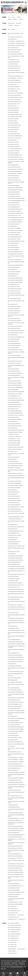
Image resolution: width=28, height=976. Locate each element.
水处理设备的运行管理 (13, 537)
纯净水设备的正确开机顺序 (13, 445)
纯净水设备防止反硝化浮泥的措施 (15, 230)
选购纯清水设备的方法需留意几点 (15, 473)
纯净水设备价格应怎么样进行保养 (15, 848)
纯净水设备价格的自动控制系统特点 (15, 692)
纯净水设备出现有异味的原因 (14, 345)
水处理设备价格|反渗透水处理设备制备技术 (16, 615)
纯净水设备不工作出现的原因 (14, 467)
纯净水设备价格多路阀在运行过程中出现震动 (16, 877)
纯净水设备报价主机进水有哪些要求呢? (16, 718)
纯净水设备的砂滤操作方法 (13, 127)
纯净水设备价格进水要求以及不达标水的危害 (16, 754)
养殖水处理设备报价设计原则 (14, 768)
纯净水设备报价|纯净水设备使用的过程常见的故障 (16, 646)
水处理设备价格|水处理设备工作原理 (16, 671)
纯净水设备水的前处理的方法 (14, 310)
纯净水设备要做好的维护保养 (14, 375)
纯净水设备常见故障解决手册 (14, 80)
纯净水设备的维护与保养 (13, 461)
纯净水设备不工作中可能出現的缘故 (15, 93)
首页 (9, 17)
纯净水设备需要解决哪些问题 (14, 639)
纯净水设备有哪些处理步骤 (13, 564)
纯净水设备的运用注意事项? (14, 318)
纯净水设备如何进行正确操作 (14, 443)
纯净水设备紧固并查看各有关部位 (15, 209)
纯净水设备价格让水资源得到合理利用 (16, 892)
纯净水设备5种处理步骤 (13, 612)
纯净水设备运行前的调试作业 (14, 70)
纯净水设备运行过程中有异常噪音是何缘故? (16, 470)
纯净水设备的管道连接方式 (13, 153)
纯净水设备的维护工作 (13, 276)
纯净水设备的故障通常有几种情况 (15, 190)
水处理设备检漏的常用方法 (13, 533)
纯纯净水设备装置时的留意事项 (14, 385)
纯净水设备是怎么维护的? (13, 417)
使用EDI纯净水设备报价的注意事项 (15, 872)
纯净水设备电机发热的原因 (13, 498)
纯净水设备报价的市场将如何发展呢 (15, 729)
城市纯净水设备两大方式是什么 (14, 751)
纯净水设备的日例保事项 (13, 249)
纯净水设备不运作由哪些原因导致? (15, 135)
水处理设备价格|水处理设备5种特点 (15, 589)
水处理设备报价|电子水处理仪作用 (15, 605)
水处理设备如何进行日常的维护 (14, 535)
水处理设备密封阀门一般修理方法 (15, 78)
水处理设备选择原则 (12, 421)
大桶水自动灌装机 (12, 949)
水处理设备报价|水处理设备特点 (15, 666)
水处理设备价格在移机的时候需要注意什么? (16, 810)
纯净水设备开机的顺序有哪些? (14, 483)
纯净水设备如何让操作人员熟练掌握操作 (16, 514)
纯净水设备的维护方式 (13, 304)
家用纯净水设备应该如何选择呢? (15, 706)
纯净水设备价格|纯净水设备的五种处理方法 (16, 623)
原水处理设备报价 (12, 553)
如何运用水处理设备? (12, 489)
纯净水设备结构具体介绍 (13, 47)
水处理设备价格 (21, 962)
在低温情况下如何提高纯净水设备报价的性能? (16, 695)
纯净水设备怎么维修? (12, 120)
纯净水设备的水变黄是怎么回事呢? (15, 485)
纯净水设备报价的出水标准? (14, 700)
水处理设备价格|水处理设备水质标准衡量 (16, 602)
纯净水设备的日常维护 (13, 428)
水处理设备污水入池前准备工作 (14, 436)
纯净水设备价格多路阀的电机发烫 (15, 874)
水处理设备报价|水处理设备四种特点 (16, 618)
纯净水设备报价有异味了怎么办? (15, 795)
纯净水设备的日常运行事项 (13, 286)
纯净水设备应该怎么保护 (13, 408)
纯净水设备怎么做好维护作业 (14, 66)
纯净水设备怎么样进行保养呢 (14, 381)
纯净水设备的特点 (12, 746)
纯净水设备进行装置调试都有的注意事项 (16, 295)
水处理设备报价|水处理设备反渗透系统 (16, 568)
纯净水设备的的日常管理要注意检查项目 (16, 73)
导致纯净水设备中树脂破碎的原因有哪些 (16, 358)
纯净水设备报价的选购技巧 (13, 720)
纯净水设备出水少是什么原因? (14, 138)
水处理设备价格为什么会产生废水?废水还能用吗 (16, 839)
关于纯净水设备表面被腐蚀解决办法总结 (16, 478)
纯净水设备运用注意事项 (13, 369)
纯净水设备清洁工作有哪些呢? (14, 228)
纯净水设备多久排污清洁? (13, 142)
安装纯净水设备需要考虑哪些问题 (15, 673)
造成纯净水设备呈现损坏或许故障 (15, 265)
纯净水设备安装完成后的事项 (14, 504)
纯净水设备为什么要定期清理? (14, 99)
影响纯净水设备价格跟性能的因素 (15, 856)
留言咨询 (17, 975)
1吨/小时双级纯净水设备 (13, 938)
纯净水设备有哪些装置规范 (13, 402)
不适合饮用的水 (20, 915)
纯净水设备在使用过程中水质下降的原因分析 (16, 851)
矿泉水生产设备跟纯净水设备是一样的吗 (16, 861)
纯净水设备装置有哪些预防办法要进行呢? (16, 262)
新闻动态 (10, 19)
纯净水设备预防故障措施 (13, 165)
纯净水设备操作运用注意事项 (14, 271)
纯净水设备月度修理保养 (13, 110)
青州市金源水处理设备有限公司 (17, 966)
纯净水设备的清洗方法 (13, 524)
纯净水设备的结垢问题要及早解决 (15, 278)
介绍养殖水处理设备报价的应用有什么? (16, 766)
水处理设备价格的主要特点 (13, 628)
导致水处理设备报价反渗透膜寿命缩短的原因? (16, 775)
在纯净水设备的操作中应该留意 (14, 383)
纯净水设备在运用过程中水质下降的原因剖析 (16, 378)
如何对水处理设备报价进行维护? (15, 764)
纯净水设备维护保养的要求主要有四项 (16, 241)
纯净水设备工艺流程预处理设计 (14, 509)
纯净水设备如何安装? (12, 140)
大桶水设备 (16, 25)
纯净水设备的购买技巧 (13, 716)
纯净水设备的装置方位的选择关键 (15, 373)
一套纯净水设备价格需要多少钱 (14, 519)
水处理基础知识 (21, 919)
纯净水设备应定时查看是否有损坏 (15, 413)
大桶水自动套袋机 (12, 951)
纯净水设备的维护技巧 (13, 494)
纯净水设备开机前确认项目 (13, 457)
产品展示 (19, 17)
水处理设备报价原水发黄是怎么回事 (15, 863)
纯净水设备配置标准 (12, 539)
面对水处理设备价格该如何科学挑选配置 (16, 521)
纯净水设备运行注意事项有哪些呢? (15, 387)
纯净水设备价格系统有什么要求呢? (15, 759)
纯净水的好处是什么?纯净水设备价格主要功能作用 (16, 843)
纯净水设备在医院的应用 (13, 735)
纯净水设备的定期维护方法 (13, 312)
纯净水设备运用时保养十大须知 (14, 398)
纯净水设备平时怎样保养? (13, 118)
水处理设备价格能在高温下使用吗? (15, 812)
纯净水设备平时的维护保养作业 (14, 95)
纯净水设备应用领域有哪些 (13, 599)
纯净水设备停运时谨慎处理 (13, 185)
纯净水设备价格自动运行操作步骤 (15, 826)
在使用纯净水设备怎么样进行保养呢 (15, 447)
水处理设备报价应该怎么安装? (14, 780)
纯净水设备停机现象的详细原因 (14, 171)
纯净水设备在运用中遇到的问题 (14, 259)
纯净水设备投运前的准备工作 (14, 68)
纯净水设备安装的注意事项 (13, 192)
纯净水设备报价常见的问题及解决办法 (16, 697)
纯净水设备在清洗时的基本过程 (14, 157)
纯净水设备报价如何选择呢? (14, 724)
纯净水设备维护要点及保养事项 (14, 320)
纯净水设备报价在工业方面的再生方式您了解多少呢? (16, 823)
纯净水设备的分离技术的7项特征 (15, 737)
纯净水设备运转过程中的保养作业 (15, 326)
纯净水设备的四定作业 (13, 245)
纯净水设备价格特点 (12, 906)
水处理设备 (10, 25)
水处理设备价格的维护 (13, 805)
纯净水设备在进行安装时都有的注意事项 (16, 301)
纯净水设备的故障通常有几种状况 (15, 349)
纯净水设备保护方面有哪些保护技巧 (15, 213)
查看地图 (24, 975)
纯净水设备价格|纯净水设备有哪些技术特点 (16, 650)
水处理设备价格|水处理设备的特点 (15, 655)
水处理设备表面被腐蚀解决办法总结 (15, 531)
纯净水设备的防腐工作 (13, 226)
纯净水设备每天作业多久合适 (14, 291)
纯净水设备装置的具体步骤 (13, 267)
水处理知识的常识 (12, 915)
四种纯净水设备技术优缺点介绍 (14, 854)
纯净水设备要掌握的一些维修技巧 (15, 173)
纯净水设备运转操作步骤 (13, 177)
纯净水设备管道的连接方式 (13, 202)
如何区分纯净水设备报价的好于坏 (15, 868)
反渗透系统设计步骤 (12, 919)
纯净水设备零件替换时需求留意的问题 (16, 391)
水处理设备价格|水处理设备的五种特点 (16, 566)
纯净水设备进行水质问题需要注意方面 (16, 337)
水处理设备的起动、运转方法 (14, 438)
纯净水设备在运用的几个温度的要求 (15, 159)
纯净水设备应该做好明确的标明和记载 (16, 400)
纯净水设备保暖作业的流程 (13, 224)
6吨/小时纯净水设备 (12, 942)
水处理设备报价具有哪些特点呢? (15, 820)
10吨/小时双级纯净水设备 (13, 931)
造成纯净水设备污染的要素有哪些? (15, 187)
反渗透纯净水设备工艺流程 (13, 551)
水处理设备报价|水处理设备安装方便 (16, 591)
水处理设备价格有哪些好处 (13, 883)
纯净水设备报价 (7, 962)
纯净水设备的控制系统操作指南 (14, 236)
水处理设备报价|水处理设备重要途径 (16, 657)
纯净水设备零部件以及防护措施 (14, 288)
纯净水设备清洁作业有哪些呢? (14, 355)
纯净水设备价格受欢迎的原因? (14, 790)
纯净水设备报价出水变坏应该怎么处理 (16, 866)
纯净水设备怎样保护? (12, 131)
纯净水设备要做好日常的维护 (14, 196)
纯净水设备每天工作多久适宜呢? (15, 393)
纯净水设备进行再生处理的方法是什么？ (15, 34)
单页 (9, 29)
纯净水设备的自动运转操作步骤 (14, 404)
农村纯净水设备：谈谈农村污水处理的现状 (16, 749)
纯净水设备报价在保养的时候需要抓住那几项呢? (16, 798)
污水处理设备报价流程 (13, 64)
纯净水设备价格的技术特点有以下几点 (16, 885)
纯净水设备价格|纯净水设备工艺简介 (16, 585)
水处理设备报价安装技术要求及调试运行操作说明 (16, 899)
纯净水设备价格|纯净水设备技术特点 (16, 661)
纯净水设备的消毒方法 (13, 908)
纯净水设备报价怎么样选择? (14, 888)
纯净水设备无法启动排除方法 (14, 496)
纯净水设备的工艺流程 (13, 912)
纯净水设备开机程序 (12, 459)
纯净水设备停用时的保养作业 (14, 328)
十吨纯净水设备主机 (12, 953)
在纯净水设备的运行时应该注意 (14, 449)
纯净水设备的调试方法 (13, 528)
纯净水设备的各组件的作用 (13, 492)
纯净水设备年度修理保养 (13, 112)
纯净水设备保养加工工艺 (13, 84)
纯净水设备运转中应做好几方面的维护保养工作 (16, 182)
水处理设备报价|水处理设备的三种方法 (16, 630)
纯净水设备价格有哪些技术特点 (14, 562)
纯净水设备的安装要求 (13, 334)
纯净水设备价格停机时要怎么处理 (15, 830)
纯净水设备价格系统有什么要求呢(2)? (16, 761)
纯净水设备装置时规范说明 (13, 371)
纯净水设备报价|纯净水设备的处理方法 (16, 607)
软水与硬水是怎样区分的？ (13, 917)
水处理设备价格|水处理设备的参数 (15, 641)
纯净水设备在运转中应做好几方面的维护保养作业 (16, 323)
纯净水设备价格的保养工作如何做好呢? (16, 784)
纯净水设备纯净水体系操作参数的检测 (16, 330)
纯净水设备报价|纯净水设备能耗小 (15, 583)
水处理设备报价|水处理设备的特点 (15, 558)
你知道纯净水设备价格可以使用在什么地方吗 (16, 880)
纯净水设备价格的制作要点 (13, 832)
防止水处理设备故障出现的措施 (14, 219)
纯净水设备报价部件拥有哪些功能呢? (16, 727)
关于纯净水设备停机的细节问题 (14, 148)
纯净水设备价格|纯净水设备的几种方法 (16, 574)
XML (5, 968)
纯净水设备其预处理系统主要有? (15, 511)
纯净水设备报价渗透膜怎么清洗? (15, 704)
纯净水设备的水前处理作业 (13, 308)
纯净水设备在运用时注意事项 (14, 306)
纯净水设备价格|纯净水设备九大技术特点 (16, 609)
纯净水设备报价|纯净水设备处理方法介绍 (16, 594)
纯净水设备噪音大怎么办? (13, 59)
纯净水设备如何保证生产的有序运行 (15, 254)
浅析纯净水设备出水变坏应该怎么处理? (16, 546)
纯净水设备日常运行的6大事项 (14, 82)
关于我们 (13, 17)
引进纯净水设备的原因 (13, 896)
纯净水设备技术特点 (12, 663)
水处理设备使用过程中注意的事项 (15, 432)
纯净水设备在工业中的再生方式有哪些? (16, 710)
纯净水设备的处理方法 (13, 626)
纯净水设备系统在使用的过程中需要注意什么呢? (16, 713)
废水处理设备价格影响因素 (13, 62)
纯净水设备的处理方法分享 (13, 587)
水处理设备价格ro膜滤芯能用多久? (15, 837)
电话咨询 (3, 975)
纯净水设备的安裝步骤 (13, 91)
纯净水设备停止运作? (12, 451)
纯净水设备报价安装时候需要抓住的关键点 (16, 793)
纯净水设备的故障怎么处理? (14, 133)
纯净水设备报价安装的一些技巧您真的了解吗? (16, 802)
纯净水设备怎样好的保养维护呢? (15, 425)
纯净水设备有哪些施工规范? (14, 207)
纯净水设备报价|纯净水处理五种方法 (16, 560)
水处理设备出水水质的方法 (13, 434)
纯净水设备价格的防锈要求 (13, 890)
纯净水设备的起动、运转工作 (14, 88)
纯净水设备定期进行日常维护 (14, 232)
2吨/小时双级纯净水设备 (13, 936)
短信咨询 (10, 975)
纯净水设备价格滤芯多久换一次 (14, 910)
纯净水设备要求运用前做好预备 (14, 411)
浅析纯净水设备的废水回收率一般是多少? (16, 548)
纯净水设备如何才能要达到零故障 (15, 282)
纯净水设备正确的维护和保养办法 (15, 251)
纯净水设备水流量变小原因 (13, 103)
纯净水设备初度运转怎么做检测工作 (15, 169)
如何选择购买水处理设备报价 (14, 894)
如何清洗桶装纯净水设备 (13, 273)
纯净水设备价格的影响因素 (13, 52)
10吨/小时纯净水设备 (12, 940)
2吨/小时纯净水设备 (12, 946)
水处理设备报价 (14, 962)
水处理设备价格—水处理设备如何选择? (16, 43)
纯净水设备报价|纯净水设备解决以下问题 (16, 571)
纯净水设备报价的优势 (13, 733)
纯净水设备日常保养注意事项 (14, 678)
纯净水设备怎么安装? (12, 106)
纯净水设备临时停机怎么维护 (14, 167)
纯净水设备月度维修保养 (13, 123)
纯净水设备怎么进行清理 (13, 144)
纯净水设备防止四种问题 (13, 576)
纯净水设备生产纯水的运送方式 (14, 363)
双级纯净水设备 (11, 23)
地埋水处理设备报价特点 (13, 770)
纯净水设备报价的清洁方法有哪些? (15, 731)
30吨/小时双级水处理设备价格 (14, 929)
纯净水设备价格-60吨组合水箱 (14, 927)
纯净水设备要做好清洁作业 (13, 396)
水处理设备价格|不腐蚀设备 (14, 578)
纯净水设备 (18, 23)
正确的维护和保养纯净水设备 (14, 406)
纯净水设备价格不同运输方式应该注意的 (16, 685)
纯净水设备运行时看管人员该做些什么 (16, 415)
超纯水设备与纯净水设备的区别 (14, 49)
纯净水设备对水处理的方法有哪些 (15, 904)
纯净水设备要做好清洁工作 (13, 284)
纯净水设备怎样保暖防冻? (13, 129)
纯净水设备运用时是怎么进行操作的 (15, 217)
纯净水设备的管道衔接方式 (13, 204)
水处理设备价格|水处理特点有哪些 (15, 556)
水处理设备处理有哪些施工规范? (15, 155)
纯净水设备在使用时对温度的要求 (15, 54)
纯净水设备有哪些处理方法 (13, 653)
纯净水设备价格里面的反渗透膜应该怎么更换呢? (16, 787)
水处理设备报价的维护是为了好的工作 (16, 818)
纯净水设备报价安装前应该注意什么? (16, 702)
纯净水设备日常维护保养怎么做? (15, 101)
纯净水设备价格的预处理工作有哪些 (15, 828)
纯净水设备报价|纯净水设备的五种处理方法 (16, 668)
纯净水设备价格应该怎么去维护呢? (15, 782)
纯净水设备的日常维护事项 (13, 194)
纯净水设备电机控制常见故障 (14, 125)
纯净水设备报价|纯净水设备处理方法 (16, 659)
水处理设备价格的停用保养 (13, 807)
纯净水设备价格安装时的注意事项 (15, 846)
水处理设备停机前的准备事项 (14, 440)
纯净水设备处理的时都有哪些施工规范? (16, 200)
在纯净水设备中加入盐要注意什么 (15, 37)
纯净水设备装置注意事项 (13, 347)
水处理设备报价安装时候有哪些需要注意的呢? (16, 815)
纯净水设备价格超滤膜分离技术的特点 (16, 834)
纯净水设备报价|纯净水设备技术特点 (16, 620)
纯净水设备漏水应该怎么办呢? (14, 215)
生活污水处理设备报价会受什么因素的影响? (16, 56)
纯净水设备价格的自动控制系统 (14, 690)
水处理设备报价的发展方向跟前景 (15, 870)
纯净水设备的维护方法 (13, 269)
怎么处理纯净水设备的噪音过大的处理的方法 (16, 256)
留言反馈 (20, 19)
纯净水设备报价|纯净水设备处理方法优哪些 (16, 633)
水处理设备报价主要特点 (13, 580)
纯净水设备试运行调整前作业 (14, 234)
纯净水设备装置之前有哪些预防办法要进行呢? (16, 366)
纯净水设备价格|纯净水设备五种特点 (16, 597)
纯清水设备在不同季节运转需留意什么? (16, 475)
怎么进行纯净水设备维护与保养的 (15, 463)
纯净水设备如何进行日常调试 (14, 239)
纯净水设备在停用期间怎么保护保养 (15, 332)
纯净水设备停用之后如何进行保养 (15, 361)
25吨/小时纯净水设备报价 (13, 923)
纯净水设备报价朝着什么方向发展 (15, 902)
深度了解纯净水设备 (12, 39)
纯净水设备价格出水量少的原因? (15, 682)
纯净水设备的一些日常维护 (13, 150)
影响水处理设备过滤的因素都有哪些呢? (16, 198)
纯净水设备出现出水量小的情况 (14, 481)
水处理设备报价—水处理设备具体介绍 (16, 41)
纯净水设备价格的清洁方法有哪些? (15, 757)
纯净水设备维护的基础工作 (13, 243)
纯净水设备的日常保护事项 (13, 146)
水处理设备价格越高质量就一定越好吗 (16, 516)
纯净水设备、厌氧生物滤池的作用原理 (16, 744)
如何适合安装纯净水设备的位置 (14, 500)
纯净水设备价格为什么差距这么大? (15, 858)
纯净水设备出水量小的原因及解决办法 (16, 526)
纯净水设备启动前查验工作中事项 (15, 97)
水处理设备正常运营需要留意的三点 (15, 76)
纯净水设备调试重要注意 (13, 543)
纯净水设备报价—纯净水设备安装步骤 (16, 45)
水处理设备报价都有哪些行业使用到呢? (16, 772)
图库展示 (15, 19)
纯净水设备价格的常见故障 (13, 688)
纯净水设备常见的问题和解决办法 (15, 742)
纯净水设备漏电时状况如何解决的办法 (16, 430)
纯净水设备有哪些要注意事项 (14, 298)
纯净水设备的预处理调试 (13, 389)
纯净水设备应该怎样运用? (13, 108)
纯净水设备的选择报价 (13, 680)
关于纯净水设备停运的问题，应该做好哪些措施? (16, 162)
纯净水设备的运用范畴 (13, 739)
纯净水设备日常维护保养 (13, 341)
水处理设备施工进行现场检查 (14, 487)
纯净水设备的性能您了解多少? (14, 708)
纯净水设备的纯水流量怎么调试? (15, 114)
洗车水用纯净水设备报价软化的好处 (15, 722)
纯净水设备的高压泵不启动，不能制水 (16, 507)
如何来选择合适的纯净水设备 (14, 541)
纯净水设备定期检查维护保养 (14, 343)
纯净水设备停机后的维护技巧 (14, 423)
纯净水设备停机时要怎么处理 (14, 180)
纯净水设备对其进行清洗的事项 (14, 211)
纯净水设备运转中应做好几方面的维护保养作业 (16, 352)
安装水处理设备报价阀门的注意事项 (15, 778)
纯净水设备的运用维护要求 (13, 86)
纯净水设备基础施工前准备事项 (14, 419)
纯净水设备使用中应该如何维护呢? (15, 280)
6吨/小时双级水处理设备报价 (14, 934)
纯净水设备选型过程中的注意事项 (15, 465)
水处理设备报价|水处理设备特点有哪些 (16, 643)
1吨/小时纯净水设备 (12, 944)
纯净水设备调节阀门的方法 (13, 502)
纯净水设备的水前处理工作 (13, 175)
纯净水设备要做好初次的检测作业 (15, 222)
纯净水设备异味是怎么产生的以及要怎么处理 (16, 454)
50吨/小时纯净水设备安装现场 (14, 925)
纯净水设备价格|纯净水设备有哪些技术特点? (16, 636)
